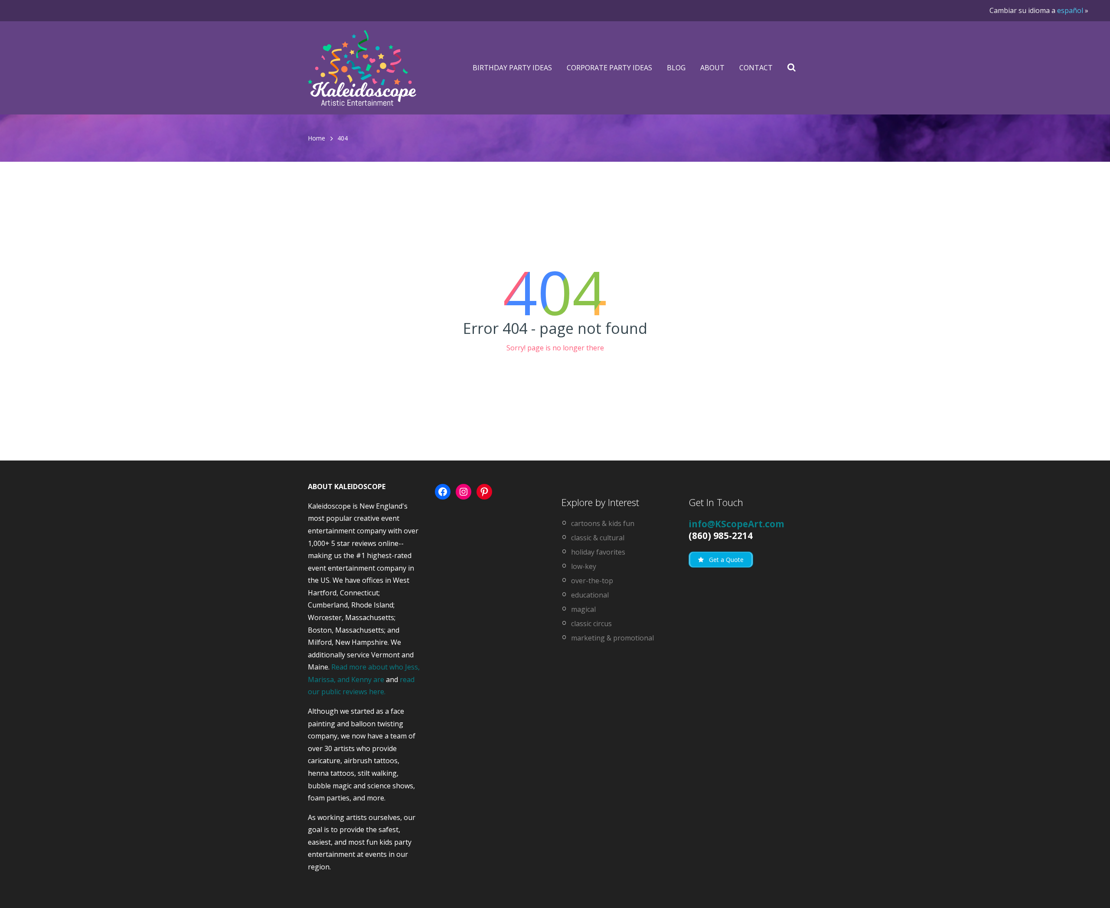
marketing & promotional (612, 638)
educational (590, 595)
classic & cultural (597, 537)
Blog (676, 67)
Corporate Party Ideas (609, 67)
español (1070, 10)
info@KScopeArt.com (736, 524)
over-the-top (592, 580)
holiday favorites (598, 552)
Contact (756, 67)
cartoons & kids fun (602, 523)
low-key (583, 566)
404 (342, 138)
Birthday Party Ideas (512, 67)
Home (316, 138)
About (712, 67)
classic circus (591, 623)
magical (583, 609)
